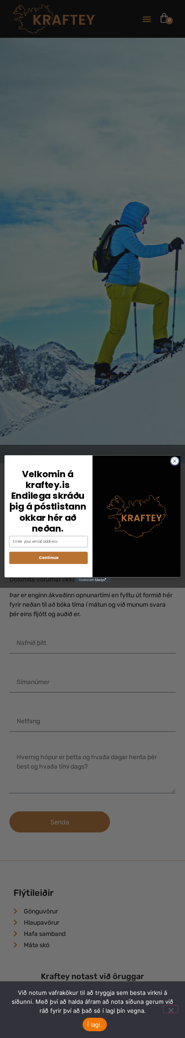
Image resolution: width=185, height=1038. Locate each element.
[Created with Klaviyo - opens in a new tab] (92, 580)
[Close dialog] (175, 461)
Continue (48, 558)
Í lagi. (94, 1024)
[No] (170, 1009)
